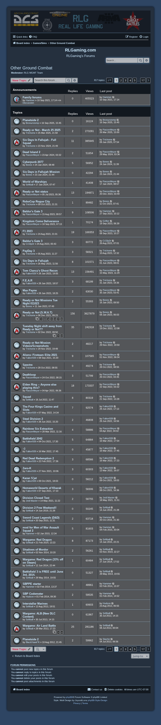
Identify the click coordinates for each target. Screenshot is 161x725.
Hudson (30, 596)
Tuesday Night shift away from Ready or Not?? (42, 328)
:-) (24, 448)
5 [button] (134, 80)
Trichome (30, 133)
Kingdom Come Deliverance (41, 221)
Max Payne (30, 290)
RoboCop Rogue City (36, 201)
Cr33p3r (30, 244)
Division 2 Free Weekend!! (39, 507)
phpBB (69, 697)
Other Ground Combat (31, 68)
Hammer (30, 100)
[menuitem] (33, 36)
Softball (29, 184)
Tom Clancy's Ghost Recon (40, 270)
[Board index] (80, 20)
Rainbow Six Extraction (38, 428)
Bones (29, 165)
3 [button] (125, 80)
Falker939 (31, 273)
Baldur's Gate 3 (32, 211)
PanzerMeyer (110, 129)
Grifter (106, 221)
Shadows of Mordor (35, 549)
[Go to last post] (113, 97)
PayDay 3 (29, 250)
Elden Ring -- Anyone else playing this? (39, 386)
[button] (109, 80)
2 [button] (121, 80)
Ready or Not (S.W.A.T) (37, 312)
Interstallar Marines (35, 603)
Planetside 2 (31, 120)
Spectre (27, 364)
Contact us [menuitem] (96, 689)
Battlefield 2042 (32, 438)
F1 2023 (27, 231)
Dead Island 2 (31, 152)
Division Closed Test (36, 497)
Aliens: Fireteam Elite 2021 (40, 355)
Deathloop (29, 374)
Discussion (28, 103)
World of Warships (35, 181)
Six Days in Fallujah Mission (41, 171)
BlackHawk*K (33, 642)
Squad (27, 396)
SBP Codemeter (33, 593)
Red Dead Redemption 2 (38, 458)
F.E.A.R (27, 280)
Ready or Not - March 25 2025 (41, 130)
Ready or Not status (35, 191)
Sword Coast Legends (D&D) (41, 517)
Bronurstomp (32, 123)
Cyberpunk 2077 (33, 162)
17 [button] (143, 80)
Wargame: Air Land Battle (39, 625)
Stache (106, 639)
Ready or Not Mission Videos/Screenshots (37, 344)
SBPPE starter (32, 583)
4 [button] (130, 80)
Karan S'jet (30, 478)
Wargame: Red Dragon (37, 539)
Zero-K (27, 468)
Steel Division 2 (33, 418)
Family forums (32, 97)
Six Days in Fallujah (36, 260)
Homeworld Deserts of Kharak (42, 488)
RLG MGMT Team (33, 72)
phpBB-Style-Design (97, 700)
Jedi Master (32, 500)
